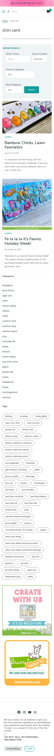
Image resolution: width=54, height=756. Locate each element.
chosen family (9, 305)
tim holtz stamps (12, 570)
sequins (43, 530)
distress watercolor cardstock (18, 443)
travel (5, 387)
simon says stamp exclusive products (21, 543)
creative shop (9, 326)
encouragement (12, 463)
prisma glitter (11, 523)
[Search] (8, 11)
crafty (5, 316)
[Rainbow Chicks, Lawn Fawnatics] (27, 117)
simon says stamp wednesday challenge (23, 550)
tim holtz (24, 563)
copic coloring (33, 423)
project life (7, 371)
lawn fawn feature (38, 496)
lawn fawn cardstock (14, 496)
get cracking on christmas (16, 469)
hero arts (9, 483)
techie (5, 377)
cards (8, 137)
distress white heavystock (16, 456)
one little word (10, 361)
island (5, 346)
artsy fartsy (8, 290)
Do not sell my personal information (21, 738)
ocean (26, 510)
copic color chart (12, 423)
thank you (9, 563)
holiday (23, 483)
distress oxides (32, 436)
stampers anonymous (14, 556)
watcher (6, 397)
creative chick (9, 321)
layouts (6, 351)
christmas (24, 416)
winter (30, 576)
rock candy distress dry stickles (19, 530)
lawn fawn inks (30, 503)
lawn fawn (9, 489)
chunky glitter (41, 416)
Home (5, 21)
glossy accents (11, 476)
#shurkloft (7, 285)
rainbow (28, 523)
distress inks (27, 429)
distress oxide (11, 436)
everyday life (9, 341)
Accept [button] (29, 748)
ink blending (39, 483)
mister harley (9, 356)
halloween (30, 476)
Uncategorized (9, 392)
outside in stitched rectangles (18, 516)
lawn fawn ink (11, 503)
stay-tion (35, 556)
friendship (30, 463)
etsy (4, 336)
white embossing (12, 576)
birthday (8, 416)
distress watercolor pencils (17, 449)
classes (6, 310)
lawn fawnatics (28, 489)
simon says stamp (13, 536)
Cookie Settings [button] (13, 748)
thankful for (8, 382)
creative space (9, 331)
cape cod (7, 295)
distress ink (10, 429)
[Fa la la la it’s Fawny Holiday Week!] (27, 204)
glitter (37, 469)
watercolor (32, 570)
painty (5, 366)
